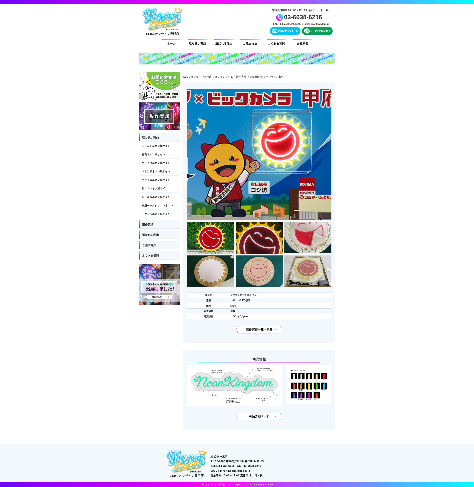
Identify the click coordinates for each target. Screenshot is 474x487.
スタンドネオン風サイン (156, 171)
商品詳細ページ (259, 416)
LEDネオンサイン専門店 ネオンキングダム (208, 76)
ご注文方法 (250, 43)
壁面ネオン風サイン (153, 154)
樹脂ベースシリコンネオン (157, 205)
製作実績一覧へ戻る (259, 329)
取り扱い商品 (197, 43)
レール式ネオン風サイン (156, 196)
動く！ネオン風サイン (155, 188)
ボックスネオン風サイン (156, 179)
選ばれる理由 (224, 43)
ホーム (171, 43)
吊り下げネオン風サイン (156, 162)
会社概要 (302, 43)
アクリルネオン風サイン (156, 213)
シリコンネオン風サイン (156, 145)
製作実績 (241, 76)
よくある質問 (276, 43)
